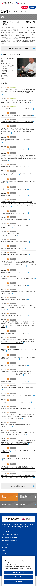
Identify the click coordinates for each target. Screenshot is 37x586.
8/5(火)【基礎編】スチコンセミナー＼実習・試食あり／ (14, 285)
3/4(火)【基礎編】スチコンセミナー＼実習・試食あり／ (14, 365)
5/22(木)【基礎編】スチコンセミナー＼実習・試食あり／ (14, 333)
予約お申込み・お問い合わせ (24, 496)
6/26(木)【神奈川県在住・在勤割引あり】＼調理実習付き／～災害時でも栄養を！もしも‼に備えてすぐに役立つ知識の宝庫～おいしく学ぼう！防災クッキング (18, 307)
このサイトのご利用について (10, 534)
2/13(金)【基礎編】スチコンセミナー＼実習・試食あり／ (14, 195)
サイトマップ (5, 532)
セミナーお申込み (6, 504)
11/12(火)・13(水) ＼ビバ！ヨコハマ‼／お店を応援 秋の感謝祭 (15, 402)
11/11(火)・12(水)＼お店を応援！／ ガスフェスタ (12, 248)
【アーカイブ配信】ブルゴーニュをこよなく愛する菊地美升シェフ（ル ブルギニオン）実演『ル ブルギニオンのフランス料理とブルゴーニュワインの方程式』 (18, 468)
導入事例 (4, 553)
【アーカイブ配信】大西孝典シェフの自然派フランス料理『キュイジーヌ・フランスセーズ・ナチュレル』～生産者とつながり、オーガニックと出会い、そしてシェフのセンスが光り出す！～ (18, 341)
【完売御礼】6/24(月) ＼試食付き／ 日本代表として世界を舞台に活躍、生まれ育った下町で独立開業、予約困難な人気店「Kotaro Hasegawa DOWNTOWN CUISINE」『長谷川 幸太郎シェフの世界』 (18, 442)
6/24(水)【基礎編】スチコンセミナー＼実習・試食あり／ (14, 149)
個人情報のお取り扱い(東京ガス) (11, 537)
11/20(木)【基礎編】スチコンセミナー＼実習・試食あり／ (14, 241)
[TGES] (20, 3)
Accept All (18, 581)
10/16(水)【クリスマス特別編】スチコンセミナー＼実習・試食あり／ (17, 408)
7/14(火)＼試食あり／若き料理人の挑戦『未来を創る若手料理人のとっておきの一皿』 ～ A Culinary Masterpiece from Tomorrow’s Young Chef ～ (18, 140)
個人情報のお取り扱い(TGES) (10, 540)
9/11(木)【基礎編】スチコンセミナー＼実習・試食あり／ (14, 272)
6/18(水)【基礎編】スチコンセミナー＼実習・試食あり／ (14, 315)
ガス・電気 (5, 547)
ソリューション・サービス (9, 545)
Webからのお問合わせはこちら (18, 486)
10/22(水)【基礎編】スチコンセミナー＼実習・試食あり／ (14, 254)
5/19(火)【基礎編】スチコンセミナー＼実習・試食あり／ (14, 166)
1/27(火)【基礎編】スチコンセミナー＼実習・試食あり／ (14, 213)
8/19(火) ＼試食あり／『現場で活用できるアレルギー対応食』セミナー (17, 278)
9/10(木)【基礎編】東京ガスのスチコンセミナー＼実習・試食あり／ (17, 108)
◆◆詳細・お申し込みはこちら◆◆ (18, 48)
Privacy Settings (18, 572)
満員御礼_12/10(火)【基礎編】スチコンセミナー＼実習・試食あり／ (17, 395)
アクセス (22, 504)
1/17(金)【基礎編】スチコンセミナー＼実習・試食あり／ (14, 381)
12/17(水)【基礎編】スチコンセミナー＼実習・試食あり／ (14, 219)
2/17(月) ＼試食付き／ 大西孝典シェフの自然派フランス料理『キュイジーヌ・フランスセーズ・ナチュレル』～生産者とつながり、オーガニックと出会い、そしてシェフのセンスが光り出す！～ (18, 373)
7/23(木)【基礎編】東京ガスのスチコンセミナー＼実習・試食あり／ (17, 121)
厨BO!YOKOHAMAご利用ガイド (7, 496)
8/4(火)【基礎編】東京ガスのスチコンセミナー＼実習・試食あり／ (16, 115)
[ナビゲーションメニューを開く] (34, 3)
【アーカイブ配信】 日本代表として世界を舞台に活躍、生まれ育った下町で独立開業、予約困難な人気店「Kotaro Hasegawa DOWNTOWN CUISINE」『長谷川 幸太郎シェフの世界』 (18, 416)
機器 (3, 550)
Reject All (18, 577)
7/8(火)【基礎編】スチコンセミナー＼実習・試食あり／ (14, 299)
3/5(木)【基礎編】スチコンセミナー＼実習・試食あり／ (14, 189)
